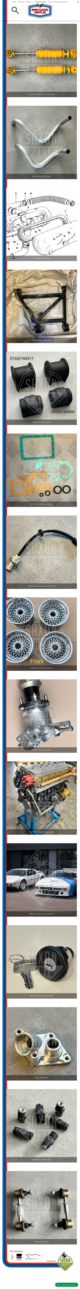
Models (28, 2)
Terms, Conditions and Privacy (58, 2)
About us (21, 2)
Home (14, 2)
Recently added (40, 2)
